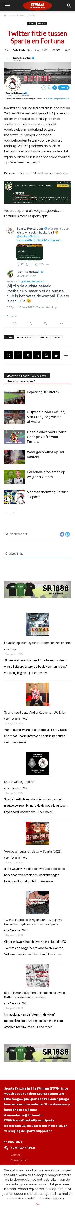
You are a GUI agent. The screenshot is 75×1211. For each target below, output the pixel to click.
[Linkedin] (37, 355)
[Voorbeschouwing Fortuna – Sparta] (14, 497)
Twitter (56, 337)
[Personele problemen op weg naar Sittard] (14, 477)
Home (7, 15)
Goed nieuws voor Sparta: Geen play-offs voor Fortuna (47, 437)
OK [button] (37, 1204)
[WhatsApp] (8, 355)
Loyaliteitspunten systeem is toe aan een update (37, 643)
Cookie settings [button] (51, 1198)
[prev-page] (6, 512)
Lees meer (39, 673)
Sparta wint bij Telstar (19, 782)
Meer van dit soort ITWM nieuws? (27, 376)
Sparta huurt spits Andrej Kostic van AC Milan (35, 712)
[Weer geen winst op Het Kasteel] (14, 457)
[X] (27, 355)
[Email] (46, 355)
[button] (69, 5)
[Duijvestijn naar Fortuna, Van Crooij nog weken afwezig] (14, 417)
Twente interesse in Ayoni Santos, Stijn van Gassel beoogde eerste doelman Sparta (33, 922)
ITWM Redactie (20, 50)
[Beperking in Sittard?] (14, 397)
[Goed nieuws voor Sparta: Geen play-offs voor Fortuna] (14, 437)
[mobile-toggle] (7, 5)
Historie (43, 337)
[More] (66, 355)
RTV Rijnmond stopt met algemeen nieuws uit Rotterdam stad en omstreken (35, 995)
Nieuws (19, 15)
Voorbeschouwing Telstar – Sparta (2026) (32, 851)
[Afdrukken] (56, 355)
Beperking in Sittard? (43, 392)
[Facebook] (18, 355)
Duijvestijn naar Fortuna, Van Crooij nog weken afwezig (46, 417)
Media (31, 15)
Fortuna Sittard (25, 337)
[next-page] (13, 512)
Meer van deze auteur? (21, 381)
